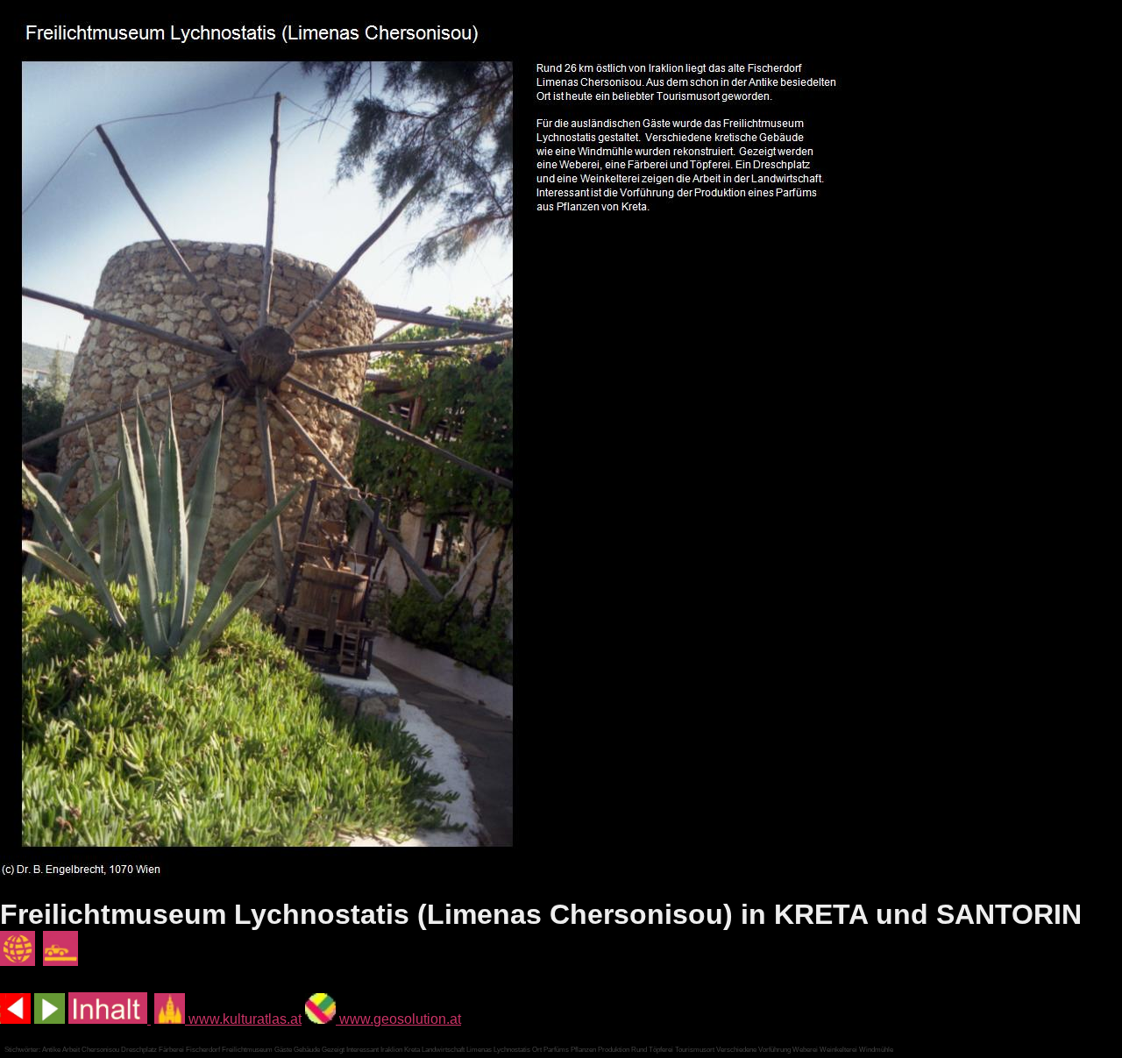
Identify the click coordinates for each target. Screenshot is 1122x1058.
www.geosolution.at (398, 1019)
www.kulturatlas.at (243, 1019)
